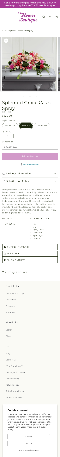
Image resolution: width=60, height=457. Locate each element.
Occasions (11, 299)
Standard (10, 125)
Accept (28, 436)
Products (10, 306)
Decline (28, 443)
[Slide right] (36, 97)
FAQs (8, 353)
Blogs (8, 336)
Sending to (12, 141)
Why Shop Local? (14, 366)
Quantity (6, 131)
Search (9, 330)
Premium (42, 125)
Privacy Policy (12, 378)
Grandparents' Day (15, 293)
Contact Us (11, 360)
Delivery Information (16, 372)
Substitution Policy (15, 391)
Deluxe (26, 125)
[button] (44, 17)
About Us (10, 312)
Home (4, 31)
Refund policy (12, 385)
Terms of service (13, 397)
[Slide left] (24, 97)
